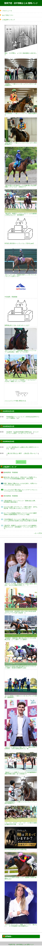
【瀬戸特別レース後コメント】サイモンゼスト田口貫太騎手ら (21, 143)
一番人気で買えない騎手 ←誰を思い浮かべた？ (21, 453)
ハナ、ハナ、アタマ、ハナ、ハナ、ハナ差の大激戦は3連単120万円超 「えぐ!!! (21, 823)
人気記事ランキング (8, 19)
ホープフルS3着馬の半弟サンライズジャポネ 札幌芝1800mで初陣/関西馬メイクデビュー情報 (20, 513)
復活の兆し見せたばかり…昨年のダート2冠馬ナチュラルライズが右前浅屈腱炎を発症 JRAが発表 (20, 477)
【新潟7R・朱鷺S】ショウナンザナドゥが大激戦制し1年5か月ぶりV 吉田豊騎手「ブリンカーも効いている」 (20, 527)
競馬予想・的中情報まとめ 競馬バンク (21, 3)
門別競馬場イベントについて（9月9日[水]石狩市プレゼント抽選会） (23, 417)
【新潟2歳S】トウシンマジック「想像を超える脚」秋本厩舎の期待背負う (20, 501)
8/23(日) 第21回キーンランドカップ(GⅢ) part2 (19, 243)
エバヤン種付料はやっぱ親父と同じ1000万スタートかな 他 (22, 447)
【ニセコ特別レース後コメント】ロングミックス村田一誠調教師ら (21, 696)
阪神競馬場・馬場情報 (11, 472)
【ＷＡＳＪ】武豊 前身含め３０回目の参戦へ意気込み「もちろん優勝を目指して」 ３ (21, 584)
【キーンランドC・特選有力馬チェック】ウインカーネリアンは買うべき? (20, 275)
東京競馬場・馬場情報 (11, 496)
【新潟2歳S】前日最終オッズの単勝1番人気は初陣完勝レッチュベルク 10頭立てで (21, 186)
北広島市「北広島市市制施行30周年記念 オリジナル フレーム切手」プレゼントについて (22, 432)
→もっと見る (38, 533)
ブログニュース (7, 11)
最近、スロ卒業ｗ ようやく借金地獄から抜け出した (21, 53)
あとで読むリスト (7, 15)
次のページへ (21, 462)
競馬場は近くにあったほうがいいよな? (17, 325)
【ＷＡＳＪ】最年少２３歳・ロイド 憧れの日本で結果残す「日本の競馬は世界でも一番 (21, 747)
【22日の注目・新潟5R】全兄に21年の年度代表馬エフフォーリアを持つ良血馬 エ (20, 612)
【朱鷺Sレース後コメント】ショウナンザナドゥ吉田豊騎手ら (20, 84)
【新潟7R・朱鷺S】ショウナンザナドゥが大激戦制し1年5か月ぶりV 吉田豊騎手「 (21, 214)
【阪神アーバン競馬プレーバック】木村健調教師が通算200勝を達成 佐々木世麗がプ (21, 773)
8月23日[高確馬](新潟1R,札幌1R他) (15, 849)
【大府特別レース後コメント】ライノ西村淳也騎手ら (21, 114)
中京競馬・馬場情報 (11, 296)
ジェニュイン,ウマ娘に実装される (15, 400)
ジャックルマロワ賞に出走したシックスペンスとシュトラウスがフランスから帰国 (20, 490)
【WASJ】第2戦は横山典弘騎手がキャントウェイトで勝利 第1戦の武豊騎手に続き (20, 667)
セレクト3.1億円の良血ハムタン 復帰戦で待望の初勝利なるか (20, 878)
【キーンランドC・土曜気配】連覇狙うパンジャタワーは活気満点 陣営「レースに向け (20, 351)
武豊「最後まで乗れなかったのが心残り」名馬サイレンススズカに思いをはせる (20, 484)
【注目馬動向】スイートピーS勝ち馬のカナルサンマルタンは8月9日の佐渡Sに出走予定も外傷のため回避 (20, 520)
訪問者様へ (8, 936)
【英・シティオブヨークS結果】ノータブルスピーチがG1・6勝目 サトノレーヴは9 (20, 380)
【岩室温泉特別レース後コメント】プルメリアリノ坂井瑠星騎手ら (21, 802)
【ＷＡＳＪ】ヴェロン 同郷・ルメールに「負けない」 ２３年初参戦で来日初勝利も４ (21, 925)
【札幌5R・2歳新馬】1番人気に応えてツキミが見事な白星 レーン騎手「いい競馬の (20, 638)
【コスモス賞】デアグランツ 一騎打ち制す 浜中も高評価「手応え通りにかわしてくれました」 (20, 507)
